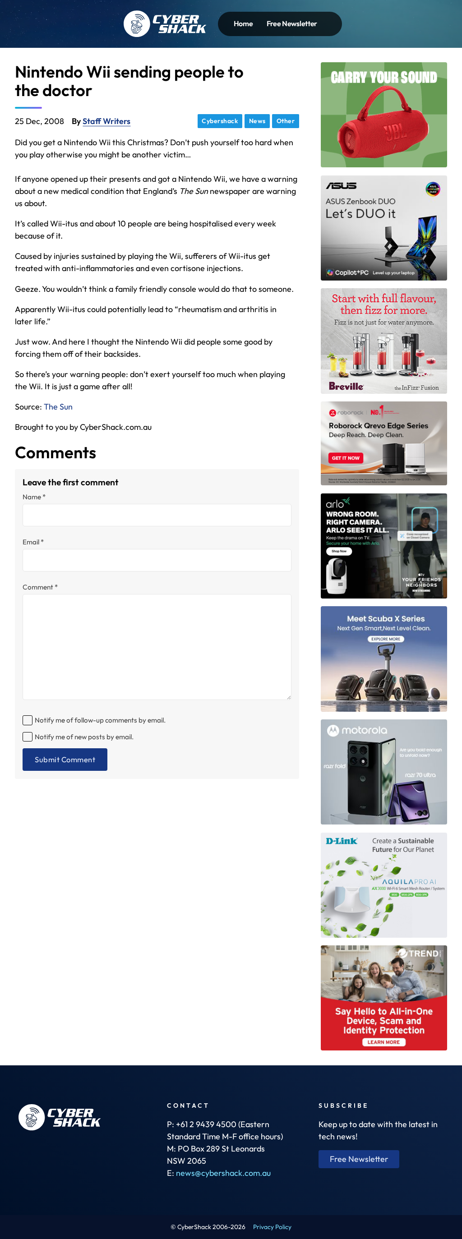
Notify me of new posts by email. (84, 736)
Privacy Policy (272, 1227)
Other (286, 121)
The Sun (58, 406)
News (257, 121)
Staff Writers (106, 121)
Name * (34, 496)
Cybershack (220, 121)
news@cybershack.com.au (223, 1173)
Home (243, 23)
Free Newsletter (292, 23)
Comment (40, 587)
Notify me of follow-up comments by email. (100, 720)
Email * (33, 542)
